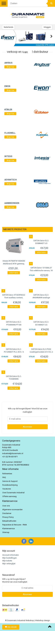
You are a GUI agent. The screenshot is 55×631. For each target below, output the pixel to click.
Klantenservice (8, 528)
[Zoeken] (51, 3)
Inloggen (47, 27)
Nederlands (8, 27)
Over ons (6, 506)
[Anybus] (42, 65)
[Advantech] (42, 181)
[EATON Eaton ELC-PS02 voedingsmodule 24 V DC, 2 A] (41, 344)
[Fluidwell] (42, 135)
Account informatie (10, 555)
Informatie (14, 273)
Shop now (10, 67)
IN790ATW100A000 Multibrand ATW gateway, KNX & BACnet (14, 263)
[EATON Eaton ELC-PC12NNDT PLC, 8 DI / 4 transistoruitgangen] (13, 344)
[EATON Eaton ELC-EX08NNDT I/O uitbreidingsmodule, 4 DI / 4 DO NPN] (41, 235)
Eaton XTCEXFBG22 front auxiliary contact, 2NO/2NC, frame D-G (13, 297)
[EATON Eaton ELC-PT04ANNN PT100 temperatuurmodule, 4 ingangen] (13, 317)
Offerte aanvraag (9, 496)
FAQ (4, 477)
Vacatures (6, 489)
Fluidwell (10, 133)
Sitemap (5, 532)
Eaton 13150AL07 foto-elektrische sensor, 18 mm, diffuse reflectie (41, 270)
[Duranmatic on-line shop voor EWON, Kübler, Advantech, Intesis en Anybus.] (27, 15)
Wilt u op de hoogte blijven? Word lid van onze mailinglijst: (14, 580)
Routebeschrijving (10, 485)
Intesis (8, 156)
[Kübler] (42, 111)
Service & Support (10, 481)
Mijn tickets (7, 561)
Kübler (8, 109)
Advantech (10, 180)
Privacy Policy (8, 517)
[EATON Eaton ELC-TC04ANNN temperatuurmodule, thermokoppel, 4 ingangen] (13, 371)
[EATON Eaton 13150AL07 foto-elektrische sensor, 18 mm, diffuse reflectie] (41, 263)
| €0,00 (12, 627)
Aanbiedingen (11, 203)
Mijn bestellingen (9, 558)
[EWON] (42, 88)
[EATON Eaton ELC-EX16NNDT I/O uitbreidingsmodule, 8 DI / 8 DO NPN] (41, 317)
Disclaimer (6, 513)
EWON (7, 86)
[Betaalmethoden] (14, 610)
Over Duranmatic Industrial (13, 492)
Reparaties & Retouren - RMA (14, 525)
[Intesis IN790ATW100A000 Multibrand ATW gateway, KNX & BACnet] (13, 246)
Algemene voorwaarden (12, 509)
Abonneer (27, 427)
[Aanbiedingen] (42, 205)
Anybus (8, 63)
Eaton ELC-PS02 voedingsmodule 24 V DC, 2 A (41, 352)
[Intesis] (42, 158)
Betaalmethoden (9, 521)
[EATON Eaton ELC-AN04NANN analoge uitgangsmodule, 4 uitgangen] (41, 290)
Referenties (7, 473)
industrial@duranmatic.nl (12, 453)
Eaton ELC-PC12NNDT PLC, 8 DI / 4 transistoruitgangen (14, 352)
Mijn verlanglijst (8, 563)
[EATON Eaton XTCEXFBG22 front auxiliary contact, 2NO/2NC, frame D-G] (13, 290)
